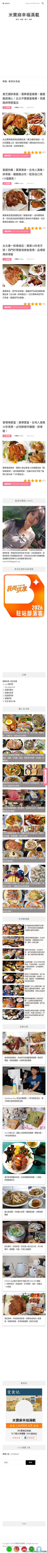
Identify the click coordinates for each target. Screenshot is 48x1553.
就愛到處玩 (9, 690)
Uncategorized (10, 687)
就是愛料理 (9, 696)
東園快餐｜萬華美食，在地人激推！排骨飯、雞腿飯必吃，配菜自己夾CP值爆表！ (24, 174)
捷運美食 (8, 698)
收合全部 (13, 681)
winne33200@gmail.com (11, 562)
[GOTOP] (38, 1549)
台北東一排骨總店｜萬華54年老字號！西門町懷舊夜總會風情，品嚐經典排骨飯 (24, 250)
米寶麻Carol (19, 107)
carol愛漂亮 (9, 684)
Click (45, 776)
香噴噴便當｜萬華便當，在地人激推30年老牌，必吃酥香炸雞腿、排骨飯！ (24, 427)
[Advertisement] (24, 52)
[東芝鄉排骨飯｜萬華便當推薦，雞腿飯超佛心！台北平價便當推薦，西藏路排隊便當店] (24, 124)
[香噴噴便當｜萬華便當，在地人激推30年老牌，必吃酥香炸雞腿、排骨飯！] (24, 452)
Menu (7, 3)
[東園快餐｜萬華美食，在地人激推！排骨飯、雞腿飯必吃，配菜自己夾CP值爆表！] (24, 199)
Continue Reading (20, 155)
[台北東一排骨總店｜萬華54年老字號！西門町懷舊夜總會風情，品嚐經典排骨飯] (24, 275)
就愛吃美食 (9, 693)
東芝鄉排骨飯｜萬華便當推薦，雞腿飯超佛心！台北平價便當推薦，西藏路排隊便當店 (24, 98)
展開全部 (6, 681)
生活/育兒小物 (10, 701)
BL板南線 (7, 107)
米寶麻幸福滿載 (24, 15)
